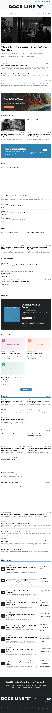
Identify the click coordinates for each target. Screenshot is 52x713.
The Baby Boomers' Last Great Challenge (22, 271)
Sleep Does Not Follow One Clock (20, 281)
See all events (26, 389)
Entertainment (23, 685)
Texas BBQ (34, 1)
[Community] (3, 580)
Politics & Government (6, 512)
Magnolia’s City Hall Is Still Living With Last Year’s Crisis (15, 523)
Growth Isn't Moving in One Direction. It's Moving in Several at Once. (18, 74)
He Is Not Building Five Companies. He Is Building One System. (38, 135)
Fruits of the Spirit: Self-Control (19, 213)
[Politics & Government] (3, 627)
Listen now (27, 317)
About (39, 708)
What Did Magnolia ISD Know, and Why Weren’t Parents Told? (20, 615)
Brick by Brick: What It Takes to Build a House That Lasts (13, 419)
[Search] (31, 2)
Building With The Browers (32, 306)
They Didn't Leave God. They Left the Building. (24, 48)
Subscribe (45, 1)
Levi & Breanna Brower (31, 310)
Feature (34, 685)
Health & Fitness (5, 63)
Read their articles (36, 317)
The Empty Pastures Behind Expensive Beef (38, 411)
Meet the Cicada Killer (7, 473)
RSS (25, 326)
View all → (48, 115)
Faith (2, 44)
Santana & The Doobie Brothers (10, 353)
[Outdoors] (3, 592)
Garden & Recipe (42, 685)
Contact (42, 708)
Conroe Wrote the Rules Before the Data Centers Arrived (15, 532)
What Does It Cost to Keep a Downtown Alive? (13, 411)
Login (50, 708)
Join (45, 149)
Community (4, 72)
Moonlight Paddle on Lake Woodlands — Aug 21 (12, 379)
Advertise (46, 708)
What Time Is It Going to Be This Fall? (11, 550)
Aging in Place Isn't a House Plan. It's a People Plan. (14, 65)
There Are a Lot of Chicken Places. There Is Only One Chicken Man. (38, 401)
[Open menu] (50, 1)
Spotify (32, 323)
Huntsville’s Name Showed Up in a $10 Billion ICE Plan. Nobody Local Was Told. (24, 514)
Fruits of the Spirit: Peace (18, 219)
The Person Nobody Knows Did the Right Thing (13, 82)
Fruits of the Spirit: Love (17, 206)
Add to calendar (7, 358)
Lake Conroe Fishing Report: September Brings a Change (39, 449)
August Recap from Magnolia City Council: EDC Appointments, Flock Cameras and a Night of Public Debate (24, 540)
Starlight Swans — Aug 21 (34, 353)
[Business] (3, 569)
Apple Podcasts (41, 323)
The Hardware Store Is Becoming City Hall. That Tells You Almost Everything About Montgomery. (22, 580)
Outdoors (3, 446)
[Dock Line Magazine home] (26, 6)
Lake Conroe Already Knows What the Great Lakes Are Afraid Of (12, 449)
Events (39, 1)
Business (29, 132)
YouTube (25, 323)
